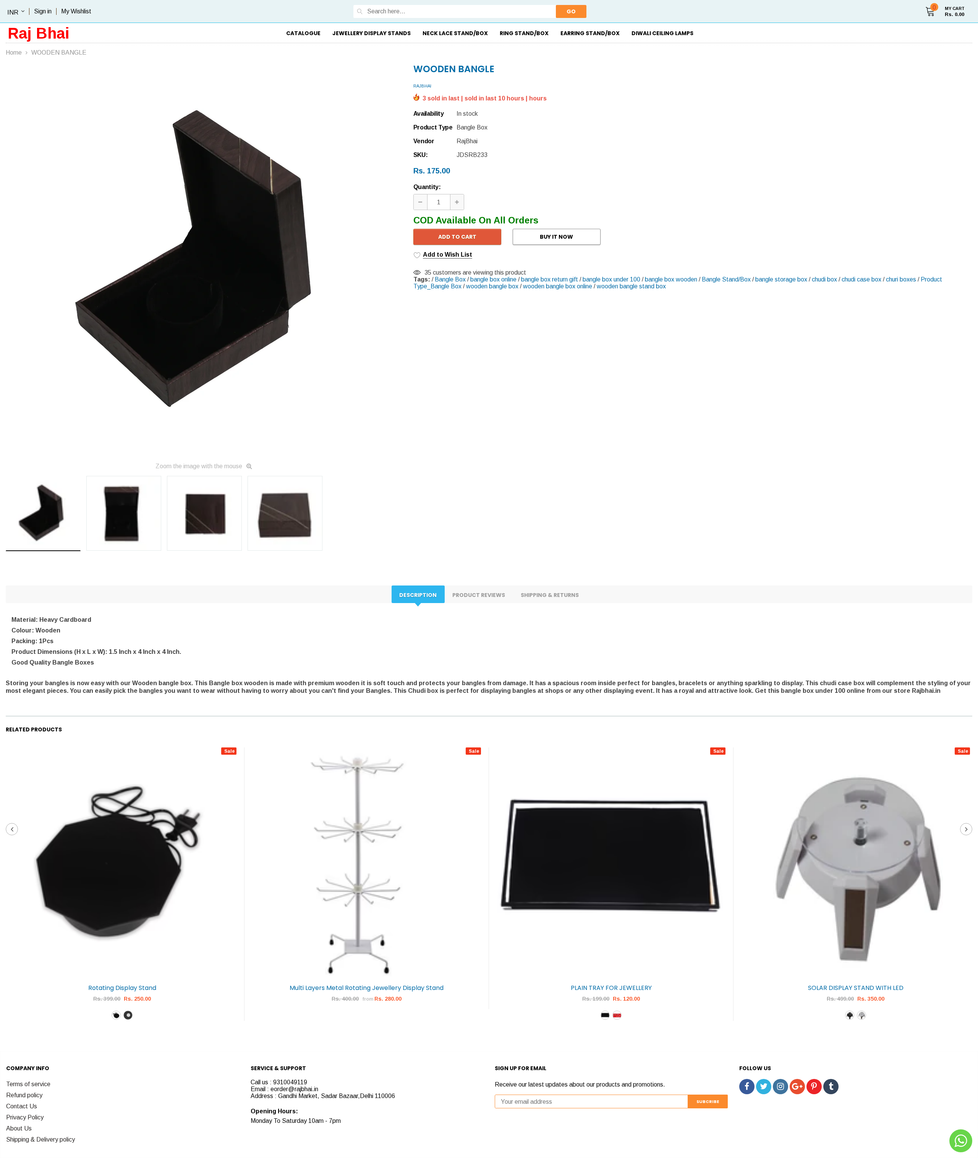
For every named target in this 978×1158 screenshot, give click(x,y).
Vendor (423, 141)
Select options (122, 1033)
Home (14, 52)
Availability (428, 113)
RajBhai (422, 86)
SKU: (420, 155)
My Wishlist (76, 11)
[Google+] (797, 1086)
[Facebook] (747, 1086)
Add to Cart (457, 237)
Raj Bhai (39, 33)
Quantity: (427, 187)
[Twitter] (763, 1086)
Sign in (43, 11)
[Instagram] (780, 1086)
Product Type (433, 127)
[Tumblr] (831, 1086)
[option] (204, 261)
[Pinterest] (814, 1086)
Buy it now (556, 237)
